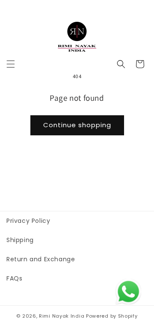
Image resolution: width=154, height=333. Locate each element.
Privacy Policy (28, 220)
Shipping (20, 240)
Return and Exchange (40, 259)
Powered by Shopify (112, 316)
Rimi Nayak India (61, 316)
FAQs (14, 278)
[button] (10, 64)
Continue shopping (77, 124)
